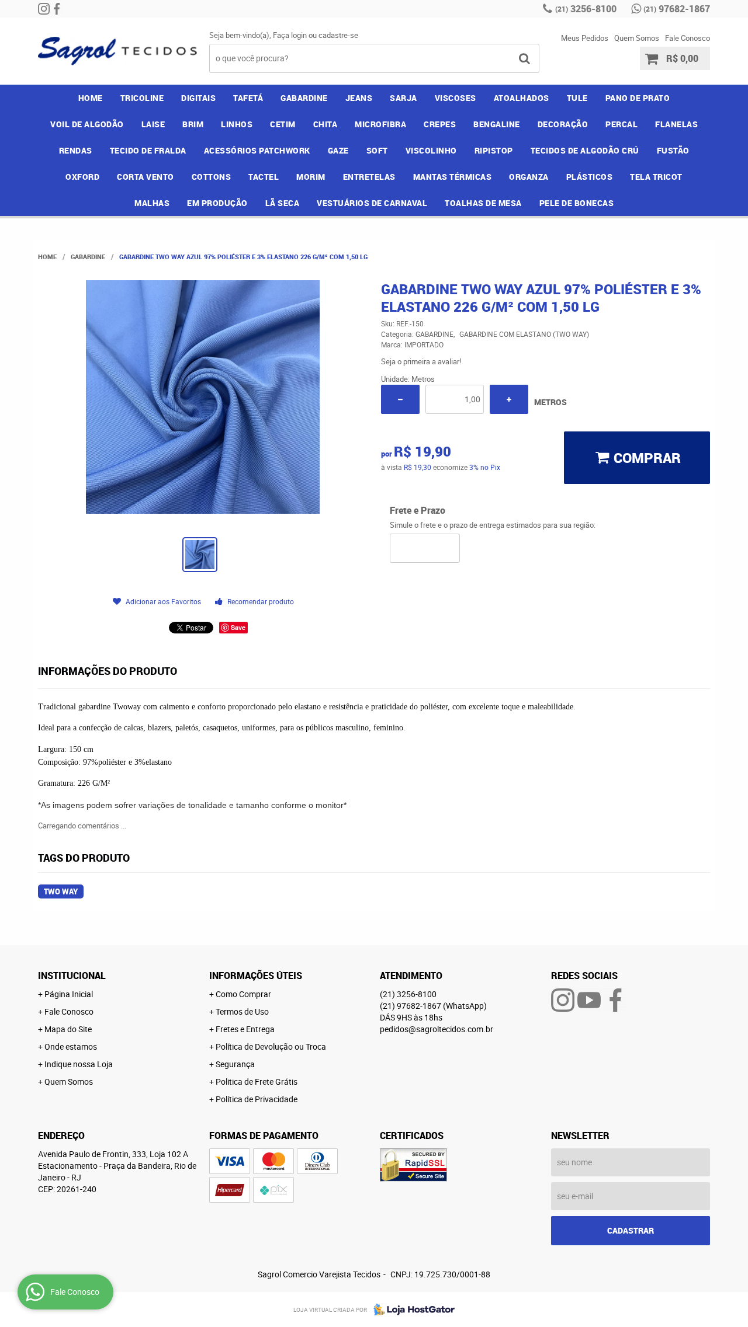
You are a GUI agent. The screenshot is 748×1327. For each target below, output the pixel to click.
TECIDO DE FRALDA (148, 150)
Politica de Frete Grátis (256, 1081)
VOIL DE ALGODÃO (87, 124)
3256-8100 (586, 8)
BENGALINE (496, 124)
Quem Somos (636, 38)
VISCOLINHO (431, 150)
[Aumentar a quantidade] (509, 399)
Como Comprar (243, 993)
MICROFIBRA (380, 124)
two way (61, 891)
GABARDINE (304, 97)
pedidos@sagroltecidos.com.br (436, 1029)
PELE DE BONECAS (576, 202)
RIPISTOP (494, 150)
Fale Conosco (687, 38)
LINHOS (236, 124)
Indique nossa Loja (78, 1064)
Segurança (235, 1064)
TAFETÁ (248, 97)
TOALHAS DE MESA (483, 202)
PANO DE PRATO (637, 97)
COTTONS (211, 176)
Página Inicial (68, 993)
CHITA (325, 124)
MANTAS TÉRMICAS (452, 176)
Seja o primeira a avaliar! (421, 361)
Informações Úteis (255, 975)
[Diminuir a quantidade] (400, 399)
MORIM (310, 176)
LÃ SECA (282, 202)
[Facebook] (57, 9)
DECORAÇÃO (563, 124)
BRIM (192, 124)
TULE (577, 97)
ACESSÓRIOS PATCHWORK (257, 150)
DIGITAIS (198, 97)
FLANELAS (676, 124)
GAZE (338, 150)
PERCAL (621, 124)
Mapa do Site (68, 1029)
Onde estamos (70, 1046)
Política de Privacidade (256, 1099)
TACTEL (263, 176)
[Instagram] (44, 9)
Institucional (72, 975)
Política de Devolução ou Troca (271, 1046)
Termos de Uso (242, 1011)
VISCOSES (455, 97)
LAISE (153, 124)
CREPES (440, 124)
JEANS (359, 97)
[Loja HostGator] (411, 1309)
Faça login (290, 35)
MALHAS (151, 202)
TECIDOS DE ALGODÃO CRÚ (585, 150)
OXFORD (82, 176)
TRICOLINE (142, 97)
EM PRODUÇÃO (217, 202)
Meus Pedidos (584, 38)
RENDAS (75, 150)
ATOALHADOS (521, 97)
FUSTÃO (673, 150)
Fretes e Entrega (245, 1029)
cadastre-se (338, 35)
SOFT (377, 150)
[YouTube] (589, 1000)
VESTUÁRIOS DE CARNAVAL (372, 202)
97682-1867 (676, 8)
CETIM (283, 124)
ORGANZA (529, 176)
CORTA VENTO (145, 176)
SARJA (403, 97)
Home (90, 97)
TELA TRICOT (656, 176)
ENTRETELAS (369, 176)
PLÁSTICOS (589, 176)
